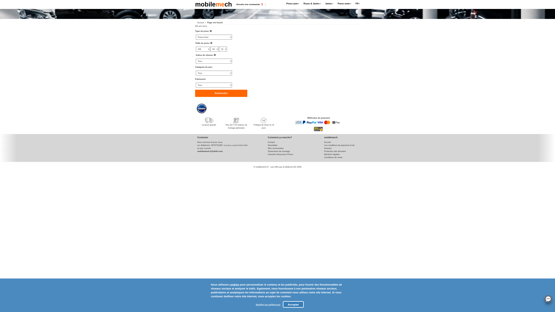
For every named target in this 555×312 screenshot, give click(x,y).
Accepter (293, 304)
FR (357, 3)
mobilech (213, 4)
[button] (548, 298)
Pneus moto (344, 3)
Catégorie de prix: (204, 67)
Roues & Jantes (311, 3)
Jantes (328, 3)
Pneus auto (292, 3)
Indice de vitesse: (204, 55)
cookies (234, 284)
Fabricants (200, 79)
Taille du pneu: (202, 43)
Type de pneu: (202, 31)
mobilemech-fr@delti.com (210, 151)
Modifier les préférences (268, 304)
